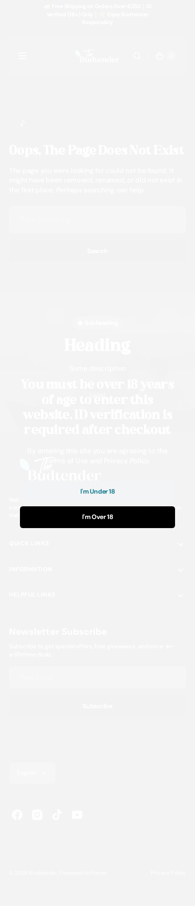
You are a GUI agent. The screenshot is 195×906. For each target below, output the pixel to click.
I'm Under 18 (97, 491)
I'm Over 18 (97, 517)
